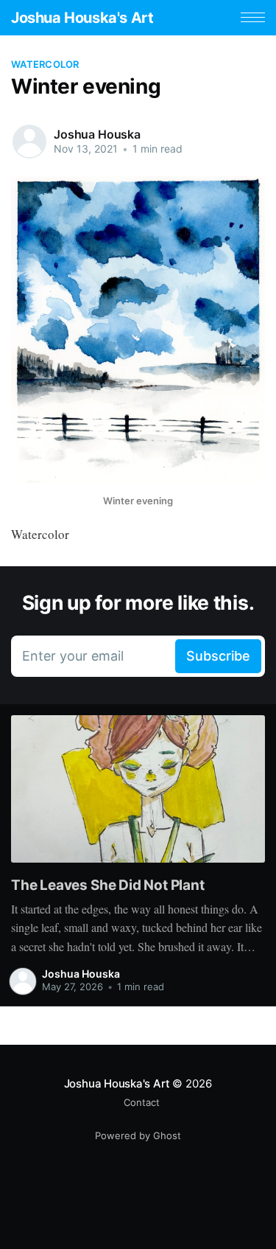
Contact (142, 1102)
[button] (253, 17)
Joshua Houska (97, 134)
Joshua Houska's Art (82, 18)
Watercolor (45, 64)
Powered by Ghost (138, 1135)
